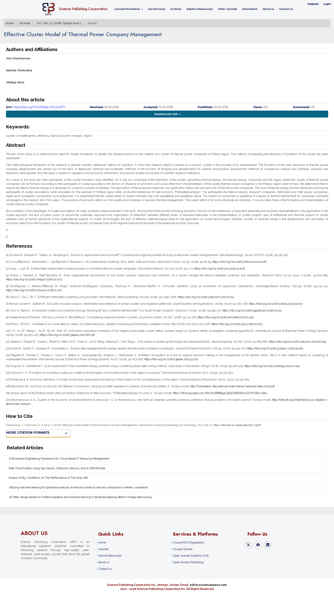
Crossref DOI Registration (188, 542)
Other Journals (227, 9)
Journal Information (127, 9)
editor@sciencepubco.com (208, 584)
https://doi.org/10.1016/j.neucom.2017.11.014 (206, 297)
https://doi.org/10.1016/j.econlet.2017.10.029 (225, 317)
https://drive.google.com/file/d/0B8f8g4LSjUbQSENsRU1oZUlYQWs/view (220, 393)
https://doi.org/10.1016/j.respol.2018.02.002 (34, 279)
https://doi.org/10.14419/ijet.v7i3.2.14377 (39, 107)
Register (313, 3)
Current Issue (156, 9)
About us (268, 9)
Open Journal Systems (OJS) (191, 555)
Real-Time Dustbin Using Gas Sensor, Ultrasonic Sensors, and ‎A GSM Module (57, 468)
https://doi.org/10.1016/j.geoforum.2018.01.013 (251, 310)
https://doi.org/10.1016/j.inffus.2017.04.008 (239, 261)
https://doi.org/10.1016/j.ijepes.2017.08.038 (67, 334)
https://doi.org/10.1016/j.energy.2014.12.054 (272, 366)
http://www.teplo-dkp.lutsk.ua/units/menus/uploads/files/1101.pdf (232, 386)
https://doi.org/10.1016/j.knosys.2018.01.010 (34, 290)
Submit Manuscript (109, 555)
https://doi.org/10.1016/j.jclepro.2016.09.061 (275, 348)
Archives (175, 9)
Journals (103, 549)
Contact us (286, 9)
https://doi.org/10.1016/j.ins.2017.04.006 (219, 268)
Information (250, 9)
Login (327, 3)
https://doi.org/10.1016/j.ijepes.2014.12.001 (171, 359)
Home (10, 23)
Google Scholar (183, 549)
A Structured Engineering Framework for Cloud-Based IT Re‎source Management (59, 458)
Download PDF (166, 114)
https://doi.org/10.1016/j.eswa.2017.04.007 (275, 303)
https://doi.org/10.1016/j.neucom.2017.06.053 (297, 341)
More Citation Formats (27, 432)
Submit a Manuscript (200, 9)
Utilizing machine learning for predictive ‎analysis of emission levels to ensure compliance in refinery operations (78, 487)
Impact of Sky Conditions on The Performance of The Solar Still (48, 477)
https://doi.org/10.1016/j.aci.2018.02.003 (236, 324)
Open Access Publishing (188, 562)
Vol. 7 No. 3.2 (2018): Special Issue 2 (59, 23)
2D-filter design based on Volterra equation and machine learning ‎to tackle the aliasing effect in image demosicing (80, 497)
